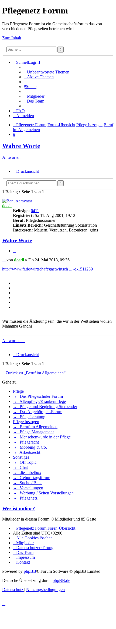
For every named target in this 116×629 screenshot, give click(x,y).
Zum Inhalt (11, 38)
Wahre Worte (21, 145)
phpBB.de (61, 580)
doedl (7, 205)
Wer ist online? (18, 508)
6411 (35, 210)
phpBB (30, 571)
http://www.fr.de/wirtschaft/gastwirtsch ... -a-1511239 (47, 269)
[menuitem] (46, 72)
